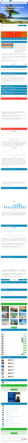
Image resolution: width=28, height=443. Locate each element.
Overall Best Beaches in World (4, 294)
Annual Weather (13, 64)
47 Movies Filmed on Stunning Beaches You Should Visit (12, 416)
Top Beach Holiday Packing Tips (10, 412)
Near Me (19, 25)
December (5, 354)
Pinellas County (15, 69)
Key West (11, 69)
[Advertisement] (14, 124)
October (4, 350)
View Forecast (14, 327)
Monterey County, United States (12, 372)
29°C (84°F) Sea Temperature (7, 45)
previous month (8, 113)
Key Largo (8, 69)
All (25, 25)
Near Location (22, 25)
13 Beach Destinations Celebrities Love (11, 425)
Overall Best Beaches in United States (5, 291)
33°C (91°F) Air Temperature (7, 44)
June (4, 343)
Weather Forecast (3, 331)
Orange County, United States (11, 362)
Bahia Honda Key (4, 69)
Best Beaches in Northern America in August (6, 285)
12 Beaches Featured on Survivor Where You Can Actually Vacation (14, 423)
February (5, 336)
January (4, 334)
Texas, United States (10, 375)
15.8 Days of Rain (7, 47)
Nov (23, 32)
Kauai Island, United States (11, 365)
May (4, 32)
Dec (26, 32)
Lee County (20, 69)
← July (2, 64)
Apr (1, 32)
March (4, 338)
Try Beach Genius (14, 389)
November (5, 352)
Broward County (24, 69)
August (4, 347)
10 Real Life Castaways (8, 414)
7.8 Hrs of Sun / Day (7, 46)
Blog (2, 403)
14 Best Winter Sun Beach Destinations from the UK (12, 405)
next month (17, 113)
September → (25, 64)
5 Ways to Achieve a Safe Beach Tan (10, 421)
